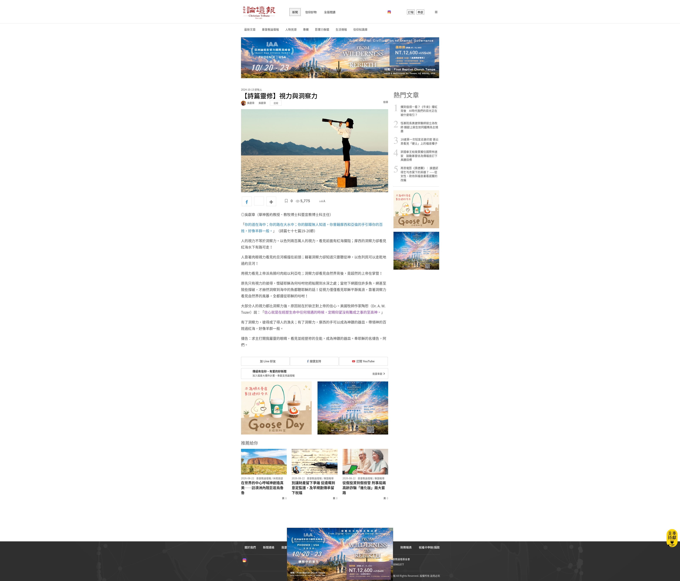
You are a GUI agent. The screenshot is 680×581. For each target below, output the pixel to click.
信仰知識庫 (360, 29)
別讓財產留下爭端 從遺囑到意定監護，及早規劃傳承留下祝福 (313, 487)
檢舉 (385, 102)
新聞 (295, 12)
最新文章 (250, 29)
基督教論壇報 (270, 29)
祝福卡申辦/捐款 (429, 547)
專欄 (306, 29)
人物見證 (291, 29)
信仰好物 (311, 12)
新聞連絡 (268, 547)
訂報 (411, 12)
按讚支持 (315, 361)
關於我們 (250, 547)
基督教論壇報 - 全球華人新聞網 (259, 12)
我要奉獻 (377, 373)
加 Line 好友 (267, 361)
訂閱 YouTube (365, 361)
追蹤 (276, 103)
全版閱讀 (329, 12)
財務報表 (406, 547)
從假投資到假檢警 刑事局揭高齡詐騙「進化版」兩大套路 (364, 487)
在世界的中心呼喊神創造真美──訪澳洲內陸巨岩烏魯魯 (262, 487)
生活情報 (341, 29)
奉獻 (420, 12)
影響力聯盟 (322, 29)
